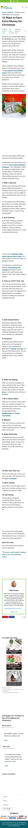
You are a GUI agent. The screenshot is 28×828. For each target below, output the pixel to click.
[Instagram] (16, 612)
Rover (4, 392)
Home (4, 12)
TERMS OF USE (16, 825)
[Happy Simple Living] (6, 7)
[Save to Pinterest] (5, 617)
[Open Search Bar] (22, 7)
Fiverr (21, 348)
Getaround (13, 478)
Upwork (13, 348)
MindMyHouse (7, 413)
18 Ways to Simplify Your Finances (10, 692)
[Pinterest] (12, 612)
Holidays (10, 12)
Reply (5, 740)
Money (9, 687)
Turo (6, 478)
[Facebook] (14, 612)
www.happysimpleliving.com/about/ (12, 608)
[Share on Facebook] (12, 617)
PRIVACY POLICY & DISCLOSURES (10, 824)
